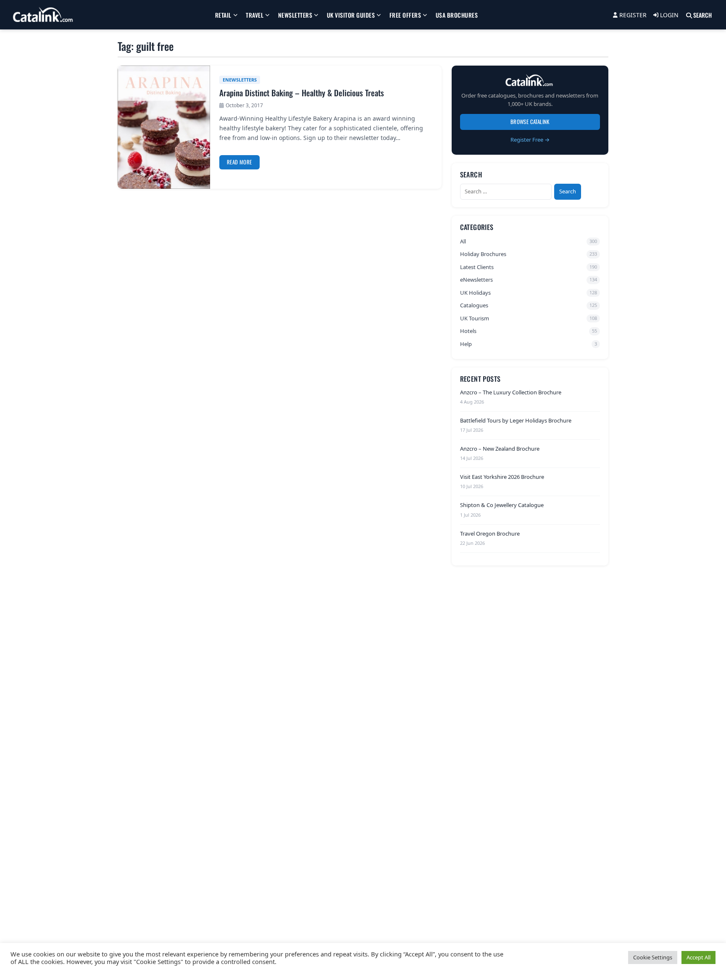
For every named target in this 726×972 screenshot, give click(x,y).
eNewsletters (240, 80)
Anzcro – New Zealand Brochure (499, 448)
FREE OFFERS (405, 15)
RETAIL (223, 15)
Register (632, 15)
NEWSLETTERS (295, 15)
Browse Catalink (530, 121)
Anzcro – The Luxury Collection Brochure (510, 392)
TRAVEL (254, 15)
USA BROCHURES (457, 15)
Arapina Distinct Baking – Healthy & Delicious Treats (301, 93)
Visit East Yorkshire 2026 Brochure (502, 477)
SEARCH (702, 15)
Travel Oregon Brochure (490, 533)
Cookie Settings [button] (652, 957)
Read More (239, 162)
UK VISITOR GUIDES (351, 15)
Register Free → (530, 139)
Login (668, 15)
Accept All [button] (698, 957)
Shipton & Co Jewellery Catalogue (502, 505)
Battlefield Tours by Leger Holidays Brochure (515, 420)
